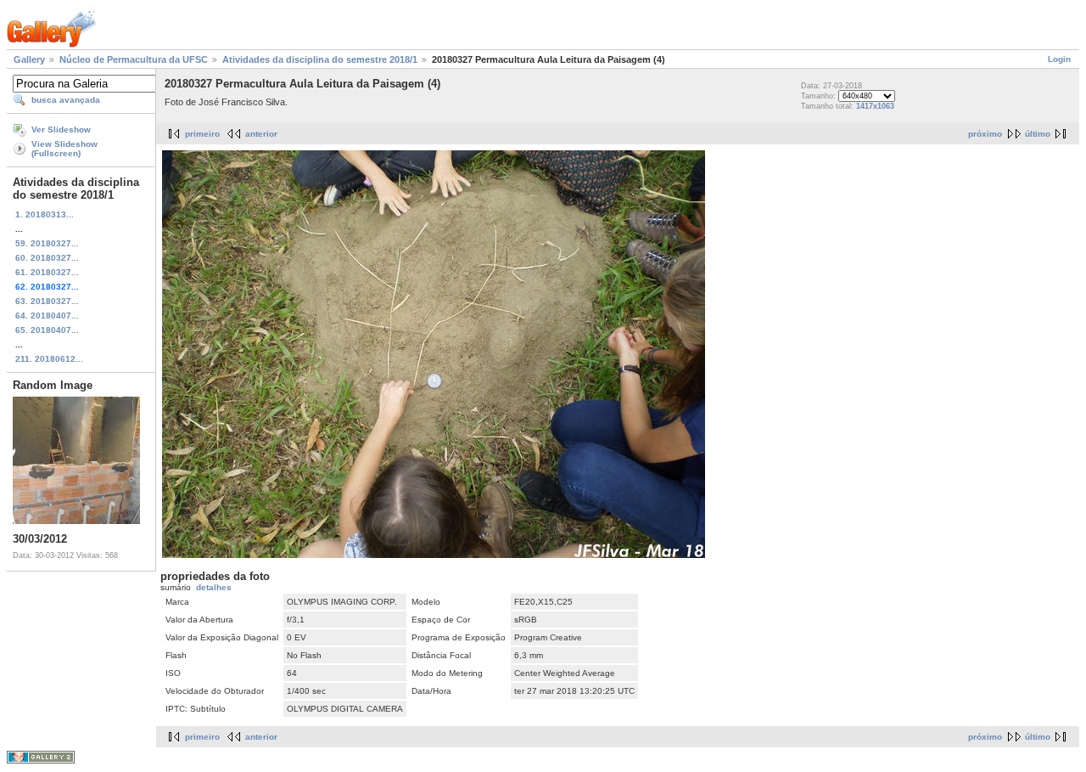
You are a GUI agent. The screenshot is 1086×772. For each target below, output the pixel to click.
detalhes (214, 587)
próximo (985, 133)
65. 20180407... (47, 330)
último (1037, 133)
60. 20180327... (47, 257)
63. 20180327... (47, 301)
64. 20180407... (47, 315)
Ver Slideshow (61, 129)
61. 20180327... (47, 272)
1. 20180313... (44, 214)
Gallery (29, 59)
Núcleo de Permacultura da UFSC (133, 59)
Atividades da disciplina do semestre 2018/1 (319, 59)
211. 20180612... (49, 358)
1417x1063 (875, 106)
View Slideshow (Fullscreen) (64, 148)
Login (1059, 59)
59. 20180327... (47, 243)
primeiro (202, 133)
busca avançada (65, 99)
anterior (261, 133)
